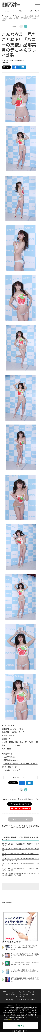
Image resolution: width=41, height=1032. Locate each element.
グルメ (7, 11)
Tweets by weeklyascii (7, 902)
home (6, 16)
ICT (34, 11)
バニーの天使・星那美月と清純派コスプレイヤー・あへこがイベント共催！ (20, 869)
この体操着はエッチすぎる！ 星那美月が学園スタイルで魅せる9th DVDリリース (20, 859)
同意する (20, 1026)
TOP (4, 992)
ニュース (21, 992)
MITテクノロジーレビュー (27, 999)
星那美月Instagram (11, 760)
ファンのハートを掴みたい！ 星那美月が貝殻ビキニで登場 (20, 864)
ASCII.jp (11, 999)
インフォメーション (20, 996)
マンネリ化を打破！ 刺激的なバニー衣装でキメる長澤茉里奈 (20, 844)
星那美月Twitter (10, 757)
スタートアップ (20, 11)
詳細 (9, 1020)
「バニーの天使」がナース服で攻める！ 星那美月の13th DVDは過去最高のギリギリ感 (20, 874)
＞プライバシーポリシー (20, 1031)
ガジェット (17, 16)
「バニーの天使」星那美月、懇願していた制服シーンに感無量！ (20, 854)
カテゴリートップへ (21, 819)
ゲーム (6, 994)
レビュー (12, 992)
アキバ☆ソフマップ (11, 770)
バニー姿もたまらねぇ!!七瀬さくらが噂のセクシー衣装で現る (20, 849)
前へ (14, 26)
